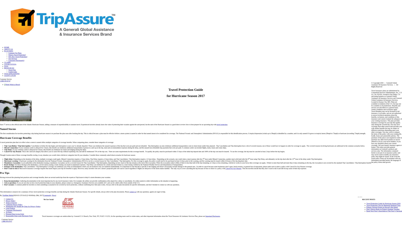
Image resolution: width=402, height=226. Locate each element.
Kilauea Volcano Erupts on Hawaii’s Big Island (382, 207)
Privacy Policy (10, 201)
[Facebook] (45, 203)
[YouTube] (52, 203)
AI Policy (9, 212)
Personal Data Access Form (15, 214)
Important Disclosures (213, 216)
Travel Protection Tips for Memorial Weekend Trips (383, 205)
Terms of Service (11, 203)
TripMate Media (7, 195)
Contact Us (9, 199)
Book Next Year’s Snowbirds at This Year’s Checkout (384, 211)
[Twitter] (47, 203)
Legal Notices (10, 208)
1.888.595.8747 (5, 81)
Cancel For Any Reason (233, 168)
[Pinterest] (50, 203)
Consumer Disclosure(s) (14, 210)
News (54, 195)
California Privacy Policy (14, 204)
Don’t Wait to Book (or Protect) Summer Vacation (382, 209)
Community (47, 195)
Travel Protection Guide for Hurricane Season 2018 (383, 203)
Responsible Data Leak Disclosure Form (19, 216)
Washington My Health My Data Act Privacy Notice (23, 206)
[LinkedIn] (55, 203)
